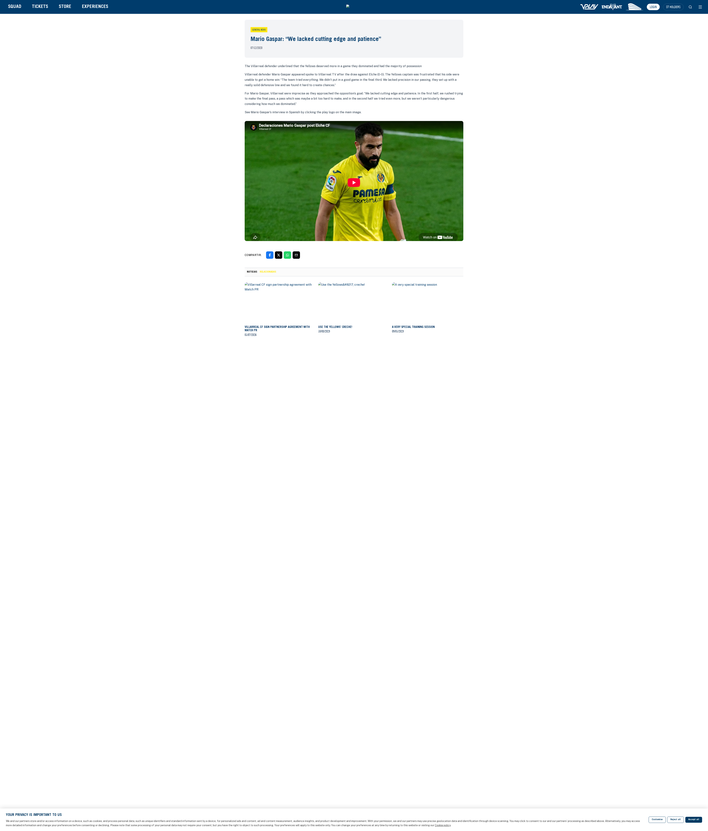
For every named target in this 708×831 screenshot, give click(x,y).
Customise (657, 819)
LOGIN (653, 7)
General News (259, 29)
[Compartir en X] (278, 255)
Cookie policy (442, 825)
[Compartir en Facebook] (269, 255)
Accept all (693, 819)
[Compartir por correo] (296, 255)
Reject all (675, 819)
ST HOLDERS (673, 7)
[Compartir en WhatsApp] (287, 255)
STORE (65, 7)
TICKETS (40, 7)
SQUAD (14, 7)
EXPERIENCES (95, 7)
